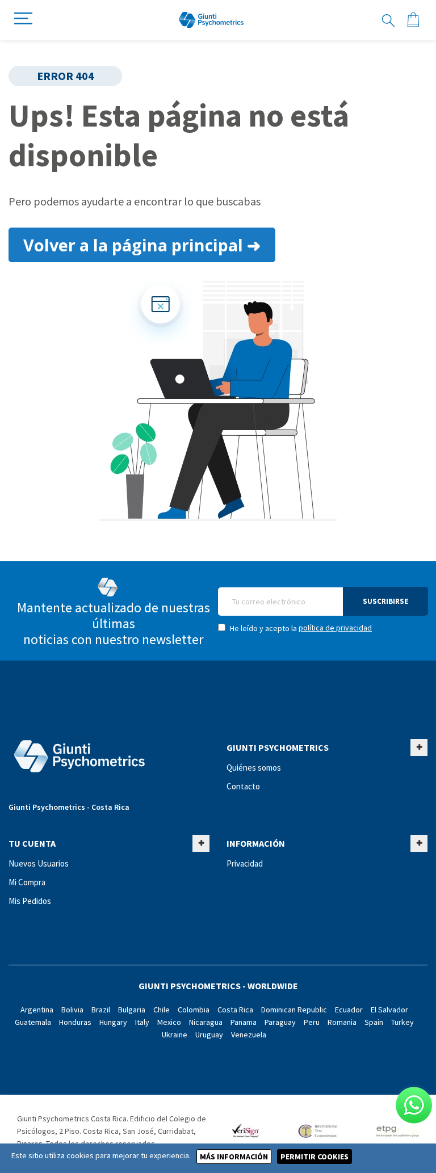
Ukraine (174, 1034)
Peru (312, 1022)
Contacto (243, 786)
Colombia (193, 1009)
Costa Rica (235, 1009)
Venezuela (248, 1034)
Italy (142, 1022)
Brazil (100, 1009)
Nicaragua (206, 1022)
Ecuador (349, 1009)
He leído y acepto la (300, 628)
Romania (342, 1022)
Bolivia (72, 1009)
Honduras (75, 1022)
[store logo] (211, 20)
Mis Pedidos (30, 900)
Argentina (36, 1009)
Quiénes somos (254, 767)
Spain (373, 1022)
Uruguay (209, 1034)
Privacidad (245, 863)
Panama (243, 1022)
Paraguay (280, 1022)
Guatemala (33, 1022)
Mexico (169, 1022)
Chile (161, 1009)
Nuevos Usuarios (39, 863)
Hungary (113, 1022)
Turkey (402, 1022)
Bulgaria (131, 1009)
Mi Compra (27, 882)
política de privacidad (335, 628)
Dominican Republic (294, 1009)
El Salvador (389, 1009)
